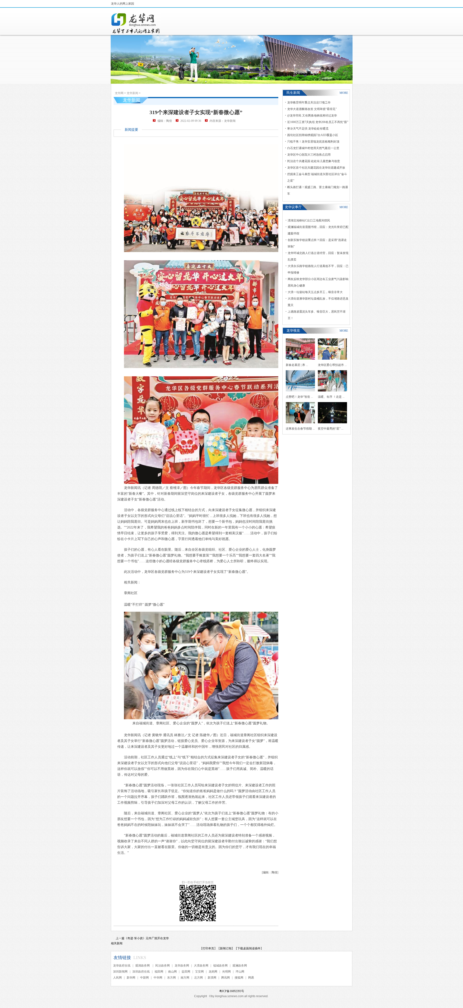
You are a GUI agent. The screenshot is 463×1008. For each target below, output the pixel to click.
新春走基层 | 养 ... (297, 365)
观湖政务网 (142, 965)
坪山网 (240, 971)
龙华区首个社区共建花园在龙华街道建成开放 (316, 167)
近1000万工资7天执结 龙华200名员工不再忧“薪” (317, 122)
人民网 (117, 977)
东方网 (171, 977)
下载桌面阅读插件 (248, 948)
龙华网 (119, 93)
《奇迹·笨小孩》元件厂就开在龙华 (146, 938)
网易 (251, 977)
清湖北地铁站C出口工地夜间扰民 (309, 220)
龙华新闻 (132, 93)
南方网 (185, 977)
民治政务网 (162, 965)
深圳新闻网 (120, 971)
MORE (344, 93)
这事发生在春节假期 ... (300, 428)
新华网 (131, 977)
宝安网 (199, 971)
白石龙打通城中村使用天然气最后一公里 (313, 148)
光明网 (226, 971)
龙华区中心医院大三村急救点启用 (309, 154)
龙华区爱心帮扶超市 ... (332, 365)
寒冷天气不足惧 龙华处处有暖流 (307, 128)
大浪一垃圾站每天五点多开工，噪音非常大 (315, 292)
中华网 (158, 977)
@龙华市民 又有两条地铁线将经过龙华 (312, 115)
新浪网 (212, 977)
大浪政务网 (201, 965)
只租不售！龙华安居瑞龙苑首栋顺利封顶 (313, 141)
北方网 (198, 977)
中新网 (144, 977)
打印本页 (208, 948)
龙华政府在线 (121, 965)
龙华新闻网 (136, 23)
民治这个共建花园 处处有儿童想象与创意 (313, 161)
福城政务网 (220, 965)
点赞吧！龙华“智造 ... (299, 396)
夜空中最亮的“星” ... (330, 428)
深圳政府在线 (141, 971)
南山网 (172, 971)
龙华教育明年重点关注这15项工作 (309, 102)
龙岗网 (213, 971)
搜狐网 (239, 977)
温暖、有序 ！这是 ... (331, 396)
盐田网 (186, 971)
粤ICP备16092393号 (231, 991)
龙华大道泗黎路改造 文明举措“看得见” (312, 109)
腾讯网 (225, 977)
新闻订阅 (226, 948)
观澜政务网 (239, 965)
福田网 (159, 971)
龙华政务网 (182, 965)
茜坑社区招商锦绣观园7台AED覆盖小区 (312, 135)
